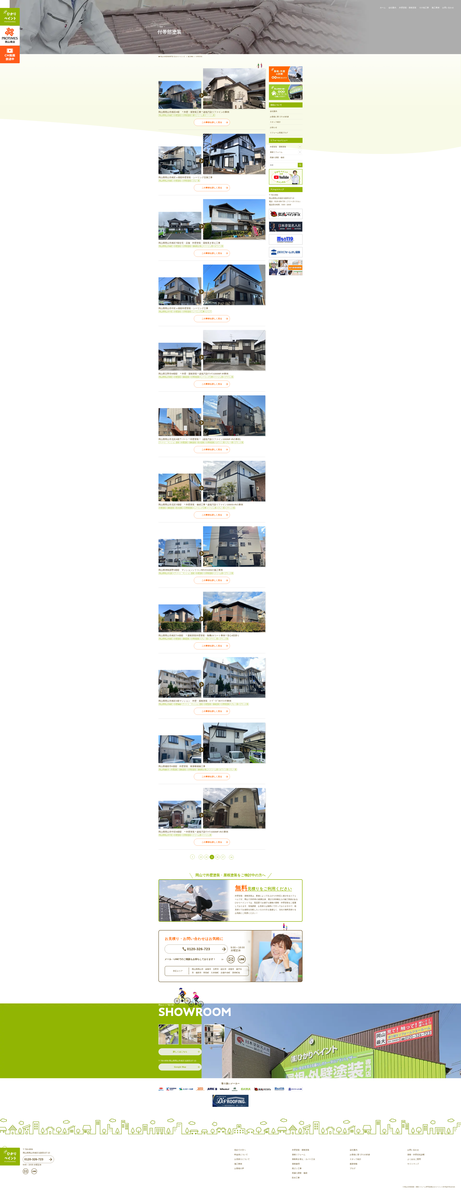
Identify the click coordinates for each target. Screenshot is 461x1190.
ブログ (352, 1168)
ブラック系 (239, 442)
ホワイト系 (219, 246)
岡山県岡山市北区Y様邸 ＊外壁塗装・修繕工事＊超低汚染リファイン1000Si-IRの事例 (200, 504)
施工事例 (238, 1164)
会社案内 (273, 111)
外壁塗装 (177, 115)
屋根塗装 (186, 377)
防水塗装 (201, 442)
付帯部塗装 (187, 115)
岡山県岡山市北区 (166, 573)
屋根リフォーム (276, 152)
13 (201, 857)
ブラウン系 (229, 377)
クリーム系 (200, 115)
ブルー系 (196, 181)
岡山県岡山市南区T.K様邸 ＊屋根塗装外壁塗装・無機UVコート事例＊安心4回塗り (198, 635)
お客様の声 (239, 1168)
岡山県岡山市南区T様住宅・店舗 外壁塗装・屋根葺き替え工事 (189, 243)
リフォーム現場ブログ (279, 133)
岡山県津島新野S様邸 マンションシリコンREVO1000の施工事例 (190, 570)
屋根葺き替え (198, 246)
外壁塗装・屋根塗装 (278, 147)
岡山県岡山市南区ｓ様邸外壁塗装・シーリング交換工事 (185, 177)
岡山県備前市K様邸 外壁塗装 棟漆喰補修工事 (181, 766)
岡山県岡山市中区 (166, 312)
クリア (208, 312)
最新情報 (353, 1164)
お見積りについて (242, 1159)
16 (217, 857)
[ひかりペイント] (10, 17)
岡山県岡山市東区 (166, 377)
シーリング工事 (198, 312)
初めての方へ (240, 1150)
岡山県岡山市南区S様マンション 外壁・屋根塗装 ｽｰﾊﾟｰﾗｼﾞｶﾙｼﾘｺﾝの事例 (194, 701)
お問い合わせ (413, 1150)
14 (206, 857)
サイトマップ (413, 1164)
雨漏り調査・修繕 (277, 157)
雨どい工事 (297, 1168)
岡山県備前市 (164, 769)
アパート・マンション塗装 (169, 442)
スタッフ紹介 (275, 122)
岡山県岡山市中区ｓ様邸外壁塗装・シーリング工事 (183, 308)
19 (231, 857)
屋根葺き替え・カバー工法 (303, 1159)
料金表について (241, 1155)
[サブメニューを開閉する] (300, 146)
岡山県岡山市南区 (166, 115)
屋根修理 (296, 1164)
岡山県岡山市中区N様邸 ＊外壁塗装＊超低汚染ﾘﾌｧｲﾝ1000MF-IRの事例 (193, 832)
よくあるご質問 (414, 1159)
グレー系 (229, 442)
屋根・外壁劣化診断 (416, 1155)
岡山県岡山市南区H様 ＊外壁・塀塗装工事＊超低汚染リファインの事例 (193, 112)
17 (223, 857)
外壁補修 (177, 704)
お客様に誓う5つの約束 (279, 117)
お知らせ (273, 127)
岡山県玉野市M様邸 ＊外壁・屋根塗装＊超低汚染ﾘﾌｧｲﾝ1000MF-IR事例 (193, 374)
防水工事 (296, 1178)
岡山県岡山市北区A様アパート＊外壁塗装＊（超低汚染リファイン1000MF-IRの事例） (200, 439)
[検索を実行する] (300, 165)
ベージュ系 (210, 115)
